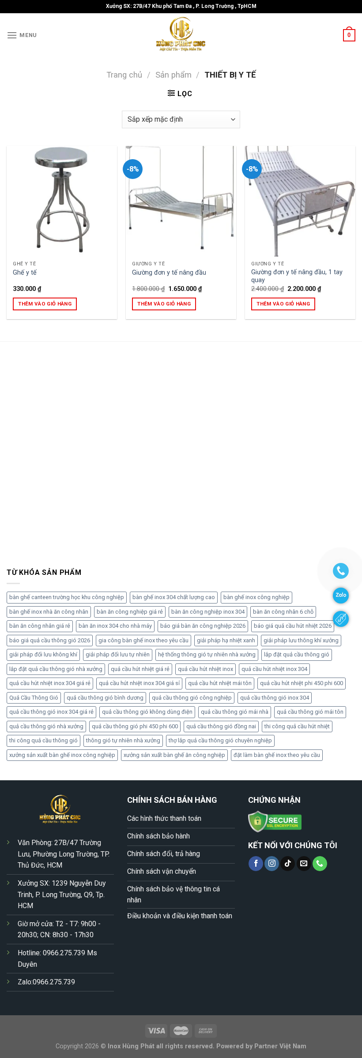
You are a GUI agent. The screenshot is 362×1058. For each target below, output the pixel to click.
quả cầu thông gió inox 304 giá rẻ (51, 711)
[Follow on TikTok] (287, 863)
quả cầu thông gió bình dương (105, 697)
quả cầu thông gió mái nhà (234, 711)
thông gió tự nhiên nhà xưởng (123, 740)
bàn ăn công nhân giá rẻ (39, 625)
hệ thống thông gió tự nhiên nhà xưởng (207, 654)
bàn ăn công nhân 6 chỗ (283, 611)
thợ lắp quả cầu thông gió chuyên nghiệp (220, 740)
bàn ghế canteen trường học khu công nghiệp (66, 597)
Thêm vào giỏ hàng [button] (45, 304)
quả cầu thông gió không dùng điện (147, 711)
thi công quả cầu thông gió (43, 740)
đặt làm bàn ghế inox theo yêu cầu (277, 755)
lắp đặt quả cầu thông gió (296, 654)
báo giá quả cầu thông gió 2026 (49, 640)
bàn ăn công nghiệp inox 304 (208, 611)
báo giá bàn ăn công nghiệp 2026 (202, 625)
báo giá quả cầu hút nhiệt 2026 (293, 625)
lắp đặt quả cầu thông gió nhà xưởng (55, 669)
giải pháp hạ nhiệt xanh (226, 640)
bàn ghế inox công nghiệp (256, 597)
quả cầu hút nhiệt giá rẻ (140, 669)
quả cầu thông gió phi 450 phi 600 (135, 726)
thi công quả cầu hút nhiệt (297, 726)
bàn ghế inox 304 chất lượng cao (173, 597)
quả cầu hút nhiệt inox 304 (274, 669)
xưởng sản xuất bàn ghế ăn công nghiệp (174, 755)
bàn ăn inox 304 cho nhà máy (115, 625)
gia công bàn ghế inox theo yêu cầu (143, 640)
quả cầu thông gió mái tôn (310, 711)
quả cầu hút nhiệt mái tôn (220, 683)
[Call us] (320, 863)
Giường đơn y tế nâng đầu (169, 272)
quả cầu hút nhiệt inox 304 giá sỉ (139, 683)
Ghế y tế (25, 272)
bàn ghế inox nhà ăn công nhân (48, 611)
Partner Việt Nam (280, 1046)
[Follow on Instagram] (271, 863)
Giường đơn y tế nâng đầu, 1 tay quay (297, 276)
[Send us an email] (304, 863)
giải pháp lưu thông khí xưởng (301, 640)
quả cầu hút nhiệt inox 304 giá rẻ (49, 683)
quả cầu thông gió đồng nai (221, 726)
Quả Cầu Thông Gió (33, 697)
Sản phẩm (173, 74)
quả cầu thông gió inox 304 (274, 697)
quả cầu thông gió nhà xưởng (46, 726)
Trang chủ (124, 74)
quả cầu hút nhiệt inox (205, 669)
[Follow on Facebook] (256, 863)
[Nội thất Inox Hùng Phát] (181, 35)
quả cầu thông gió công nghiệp (192, 697)
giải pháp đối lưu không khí (43, 654)
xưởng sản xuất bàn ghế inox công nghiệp (62, 755)
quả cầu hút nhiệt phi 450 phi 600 (301, 683)
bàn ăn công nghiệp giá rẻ (130, 611)
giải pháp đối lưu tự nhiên (118, 654)
